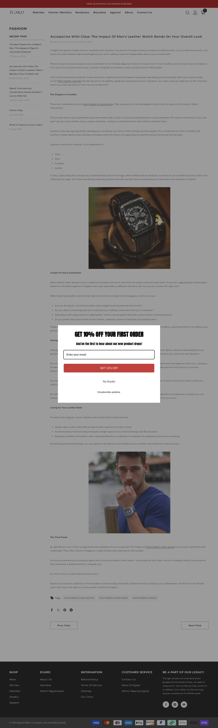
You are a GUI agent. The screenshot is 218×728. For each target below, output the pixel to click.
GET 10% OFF (109, 368)
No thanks (109, 381)
